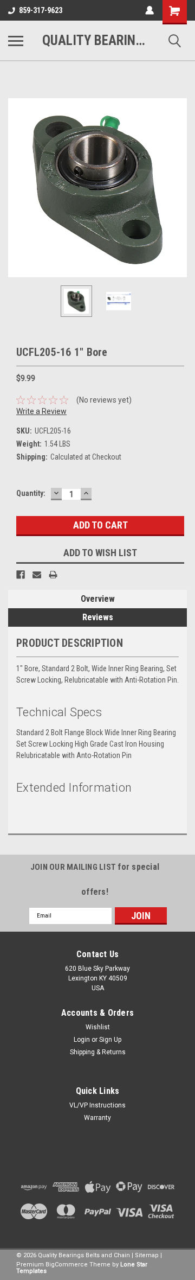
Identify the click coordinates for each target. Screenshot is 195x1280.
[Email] (36, 574)
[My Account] (149, 10)
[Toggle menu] (15, 40)
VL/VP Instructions (97, 1105)
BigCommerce (67, 1264)
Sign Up (110, 1039)
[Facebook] (20, 574)
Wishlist (98, 1027)
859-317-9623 (40, 10)
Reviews (97, 617)
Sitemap (147, 1255)
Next (179, 188)
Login (82, 1039)
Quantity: (31, 493)
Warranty (97, 1118)
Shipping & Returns (98, 1052)
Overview (98, 599)
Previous (16, 188)
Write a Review (41, 411)
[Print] (53, 574)
